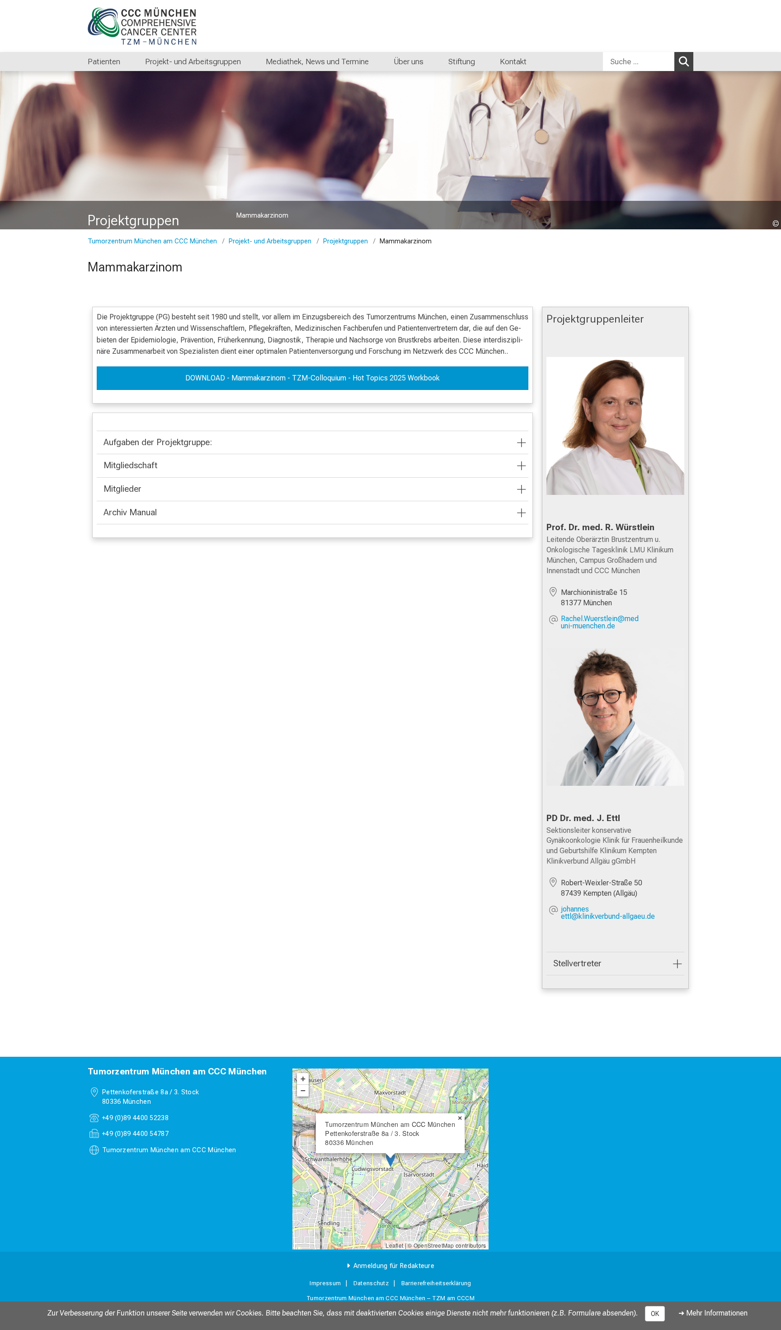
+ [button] (303, 1078)
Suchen (683, 61)
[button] (622, 622)
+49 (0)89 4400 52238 (135, 1118)
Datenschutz (371, 1283)
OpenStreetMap (434, 1245)
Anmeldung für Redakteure (393, 1266)
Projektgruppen (345, 241)
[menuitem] (129, 61)
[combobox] (648, 61)
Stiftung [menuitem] (461, 61)
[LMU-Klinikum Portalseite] (142, 26)
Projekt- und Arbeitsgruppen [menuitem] (193, 61)
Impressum (325, 1283)
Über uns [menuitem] (408, 61)
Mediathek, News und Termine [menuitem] (317, 61)
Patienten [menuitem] (104, 61)
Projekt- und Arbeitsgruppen (270, 241)
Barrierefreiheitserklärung (436, 1283)
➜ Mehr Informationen (713, 1313)
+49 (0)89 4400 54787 (135, 1134)
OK (655, 1313)
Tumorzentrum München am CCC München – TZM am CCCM (390, 1298)
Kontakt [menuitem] (513, 61)
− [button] (303, 1090)
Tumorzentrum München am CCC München (152, 241)
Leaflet (394, 1245)
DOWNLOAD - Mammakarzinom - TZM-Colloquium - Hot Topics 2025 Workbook (312, 378)
